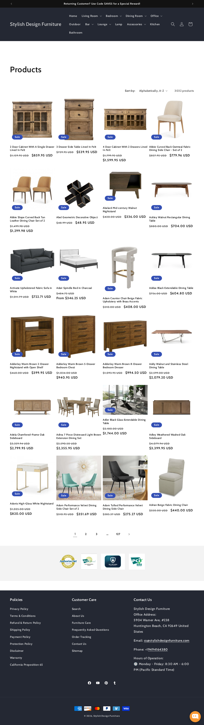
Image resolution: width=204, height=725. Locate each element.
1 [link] (75, 534)
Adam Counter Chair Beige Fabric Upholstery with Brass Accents (122, 300)
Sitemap (77, 651)
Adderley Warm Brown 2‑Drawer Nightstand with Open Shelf (29, 365)
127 (118, 534)
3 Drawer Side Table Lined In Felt (76, 146)
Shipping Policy (20, 629)
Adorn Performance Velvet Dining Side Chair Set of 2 (76, 507)
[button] (91, 16)
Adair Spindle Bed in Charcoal (74, 287)
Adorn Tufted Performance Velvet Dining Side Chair (123, 507)
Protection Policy (21, 644)
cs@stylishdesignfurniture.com (166, 640)
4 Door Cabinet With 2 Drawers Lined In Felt (125, 148)
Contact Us (79, 644)
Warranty (16, 657)
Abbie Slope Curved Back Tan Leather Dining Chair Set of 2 (27, 219)
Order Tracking (81, 637)
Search (76, 609)
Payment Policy (20, 637)
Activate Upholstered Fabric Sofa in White (31, 289)
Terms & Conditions (23, 616)
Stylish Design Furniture (106, 715)
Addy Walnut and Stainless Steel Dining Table (168, 365)
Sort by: (130, 91)
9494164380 (158, 649)
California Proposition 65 (26, 664)
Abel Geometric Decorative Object (77, 217)
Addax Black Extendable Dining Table (171, 287)
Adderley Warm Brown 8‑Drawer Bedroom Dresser (122, 365)
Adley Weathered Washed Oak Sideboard (167, 436)
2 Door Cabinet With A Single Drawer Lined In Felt (32, 148)
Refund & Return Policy (25, 623)
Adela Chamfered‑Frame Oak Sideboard (27, 436)
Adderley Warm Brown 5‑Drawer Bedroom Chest (75, 365)
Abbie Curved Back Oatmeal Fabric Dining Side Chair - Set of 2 (169, 148)
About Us (78, 616)
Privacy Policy (19, 609)
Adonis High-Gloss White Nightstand (31, 503)
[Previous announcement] (11, 4)
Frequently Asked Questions (90, 629)
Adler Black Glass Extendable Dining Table (124, 421)
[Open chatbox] (195, 716)
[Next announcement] (192, 4)
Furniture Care (81, 623)
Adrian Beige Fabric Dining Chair (168, 504)
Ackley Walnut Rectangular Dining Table (169, 219)
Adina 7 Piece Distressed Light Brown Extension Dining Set (78, 436)
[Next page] (129, 534)
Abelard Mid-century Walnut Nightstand (120, 209)
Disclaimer (17, 651)
